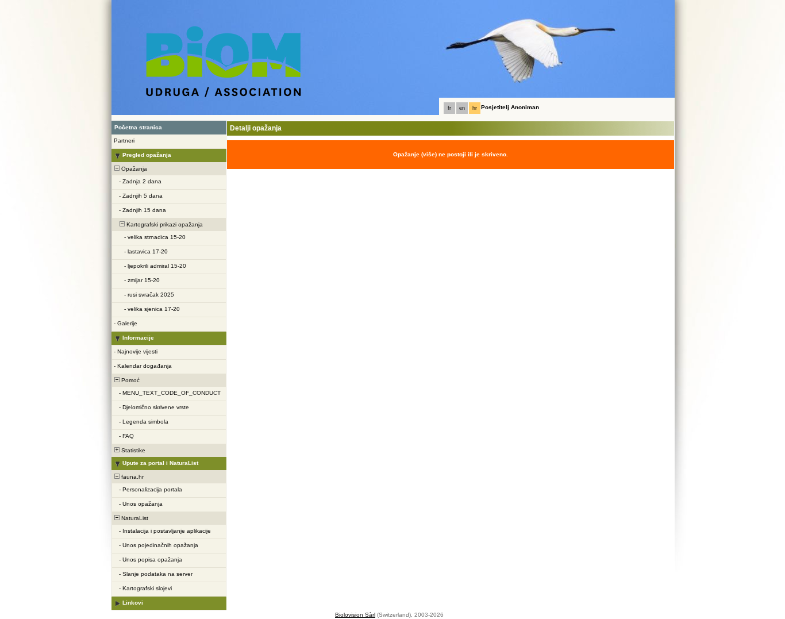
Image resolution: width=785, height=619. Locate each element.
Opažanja (133, 169)
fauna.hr (132, 477)
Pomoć (130, 380)
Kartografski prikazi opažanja (164, 224)
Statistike (132, 450)
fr (449, 108)
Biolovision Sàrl (355, 615)
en (462, 108)
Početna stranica (138, 127)
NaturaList (134, 518)
